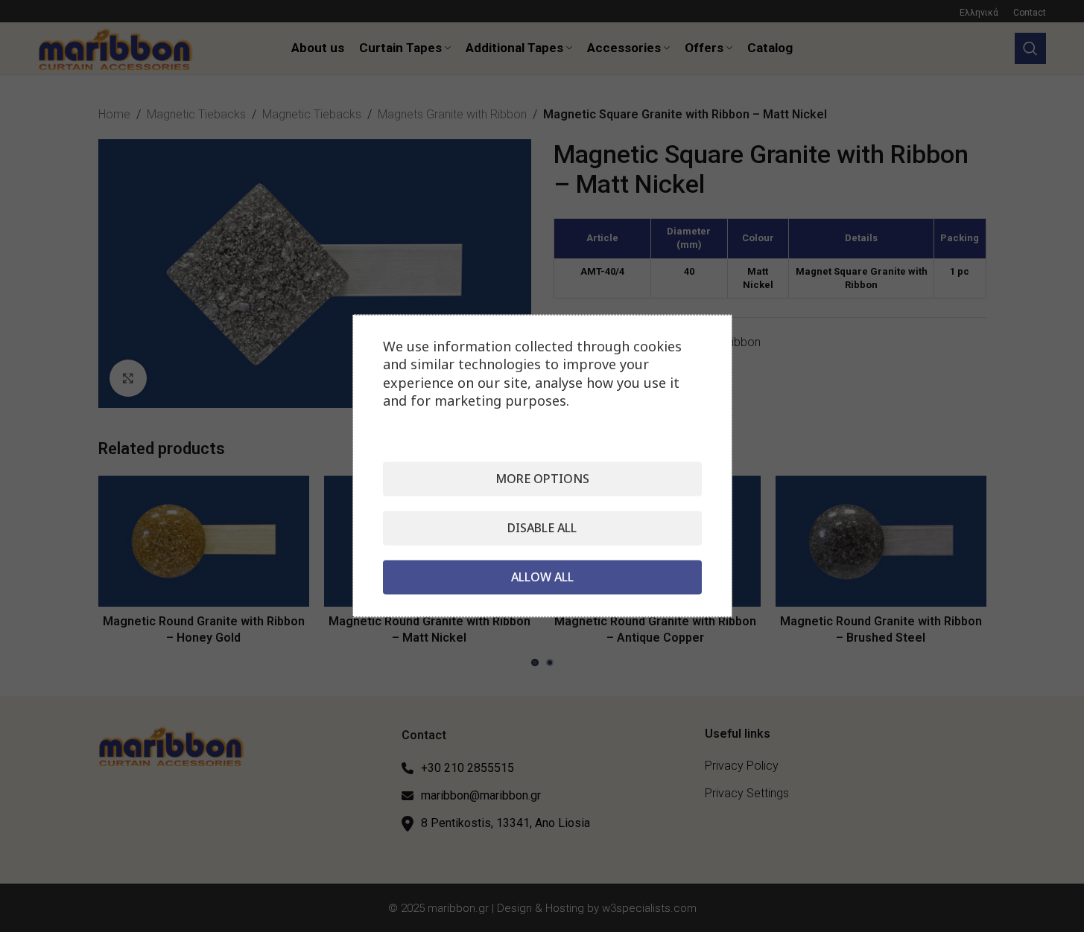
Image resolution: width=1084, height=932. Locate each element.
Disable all (542, 528)
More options (542, 479)
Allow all (542, 577)
